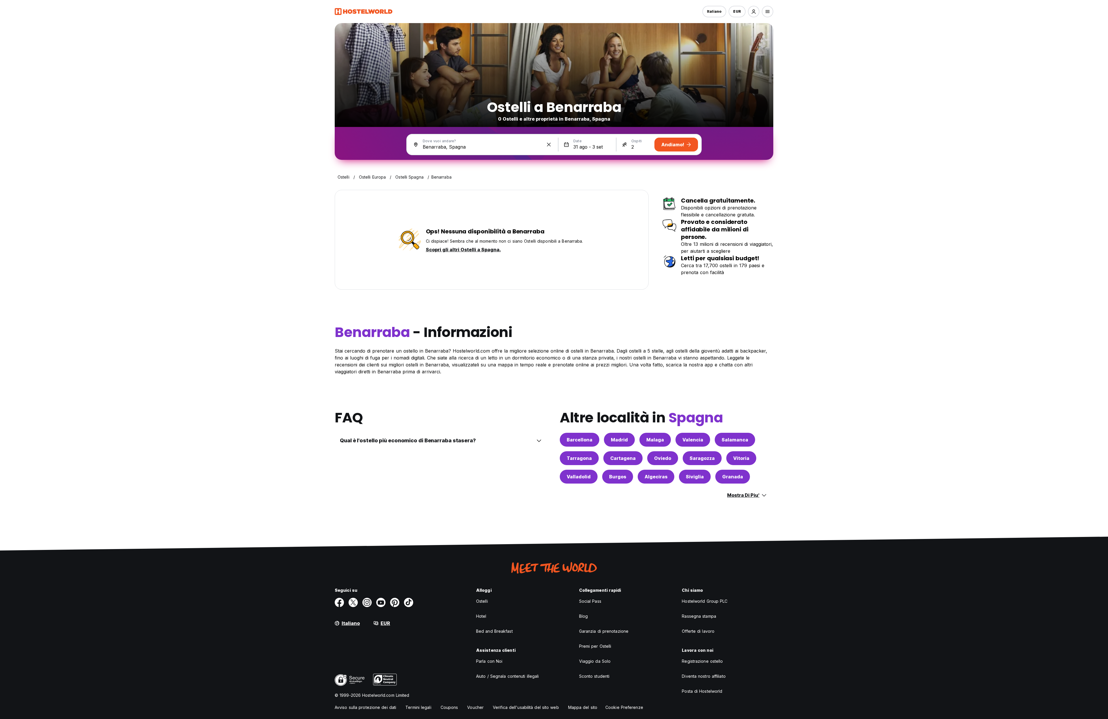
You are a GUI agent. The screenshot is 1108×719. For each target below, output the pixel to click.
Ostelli (482, 601)
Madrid (619, 440)
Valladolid (579, 477)
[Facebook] (339, 602)
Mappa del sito (582, 707)
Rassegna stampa (699, 616)
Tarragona (579, 458)
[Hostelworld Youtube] (380, 602)
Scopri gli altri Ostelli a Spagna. (463, 249)
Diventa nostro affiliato (703, 676)
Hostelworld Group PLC (704, 601)
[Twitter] (353, 602)
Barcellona (579, 440)
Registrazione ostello (702, 661)
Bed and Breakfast (494, 631)
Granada (732, 477)
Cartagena (623, 458)
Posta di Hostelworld (702, 691)
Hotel (481, 616)
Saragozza (702, 458)
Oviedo (662, 458)
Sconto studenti (594, 676)
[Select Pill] (753, 11)
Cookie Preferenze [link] (624, 707)
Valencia (692, 440)
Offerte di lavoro (698, 631)
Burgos (617, 477)
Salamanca (735, 440)
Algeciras (656, 477)
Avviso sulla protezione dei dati (365, 707)
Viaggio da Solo (595, 661)
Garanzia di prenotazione (603, 631)
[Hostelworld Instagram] (367, 602)
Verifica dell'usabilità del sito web (526, 707)
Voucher (475, 707)
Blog (583, 616)
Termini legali (418, 707)
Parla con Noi (489, 661)
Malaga (655, 440)
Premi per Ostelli (595, 646)
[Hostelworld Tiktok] (408, 602)
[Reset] (549, 144)
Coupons (449, 707)
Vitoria (741, 458)
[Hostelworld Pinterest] (394, 602)
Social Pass (590, 601)
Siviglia (695, 477)
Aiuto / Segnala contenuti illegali (507, 676)
